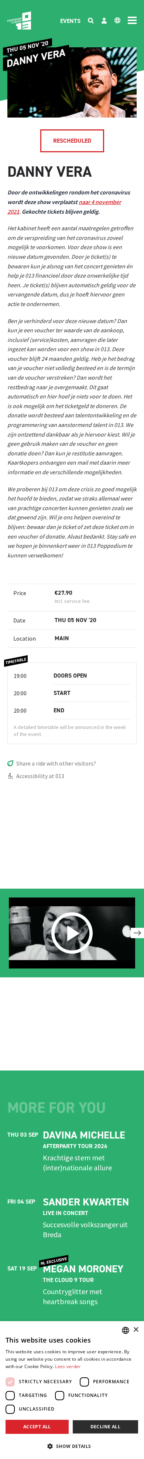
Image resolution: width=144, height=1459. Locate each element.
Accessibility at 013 (40, 776)
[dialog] (72, 1390)
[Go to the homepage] (19, 20)
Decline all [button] (105, 1427)
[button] (72, 1446)
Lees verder (67, 1366)
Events (70, 21)
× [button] (135, 1330)
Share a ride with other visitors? (56, 763)
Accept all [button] (37, 1427)
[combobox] (125, 1330)
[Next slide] (137, 933)
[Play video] (72, 933)
